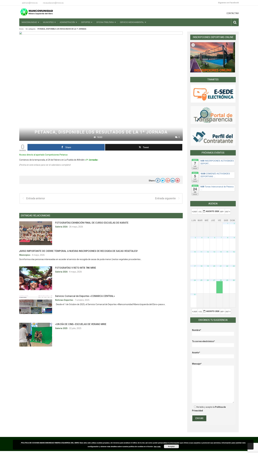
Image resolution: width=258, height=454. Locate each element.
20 (214, 266)
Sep (222, 211)
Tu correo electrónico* (203, 341)
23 (234, 266)
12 (208, 252)
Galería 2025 (61, 328)
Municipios (25, 255)
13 (214, 252)
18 (201, 266)
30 (234, 280)
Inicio (21, 29)
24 (195, 280)
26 (208, 280)
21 (221, 266)
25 (201, 280)
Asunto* (196, 352)
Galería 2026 (61, 227)
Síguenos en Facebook (228, 2)
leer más (157, 446)
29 (227, 280)
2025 (195, 211)
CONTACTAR (232, 13)
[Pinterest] (177, 180)
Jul (200, 211)
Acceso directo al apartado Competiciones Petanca (43, 155)
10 (195, 252)
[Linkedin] (172, 180)
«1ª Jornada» (91, 160)
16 (234, 252)
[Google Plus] (167, 180)
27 (214, 280)
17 (195, 266)
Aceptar (171, 446)
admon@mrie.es (30, 3)
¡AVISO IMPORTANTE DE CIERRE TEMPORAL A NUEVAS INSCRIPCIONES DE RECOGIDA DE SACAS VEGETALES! (78, 251)
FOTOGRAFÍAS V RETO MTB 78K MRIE (75, 267)
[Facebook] (158, 180)
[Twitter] (163, 180)
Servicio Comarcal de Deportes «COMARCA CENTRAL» (85, 296)
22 (227, 266)
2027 (227, 211)
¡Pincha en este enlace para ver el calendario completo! (45, 165)
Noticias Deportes (64, 300)
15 (227, 252)
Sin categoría (30, 29)
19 (208, 266)
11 (201, 252)
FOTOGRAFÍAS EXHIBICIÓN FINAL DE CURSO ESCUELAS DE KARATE (91, 222)
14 (221, 252)
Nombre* (196, 330)
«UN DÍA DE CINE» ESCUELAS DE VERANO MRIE (80, 324)
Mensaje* (197, 364)
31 (195, 294)
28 (221, 280)
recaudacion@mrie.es (53, 3)
